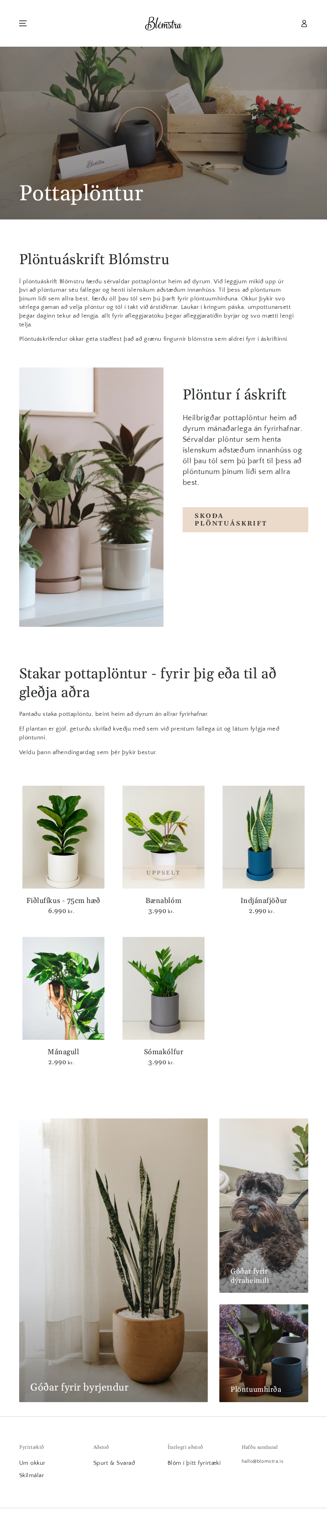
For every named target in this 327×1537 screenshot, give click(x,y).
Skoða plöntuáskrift (231, 519)
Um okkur (32, 1463)
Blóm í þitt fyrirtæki (194, 1463)
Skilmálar (31, 1475)
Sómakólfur (163, 1052)
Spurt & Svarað (114, 1463)
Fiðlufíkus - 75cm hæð (63, 900)
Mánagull (63, 1052)
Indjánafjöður (263, 900)
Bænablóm (163, 900)
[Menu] (22, 23)
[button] (287, 23)
